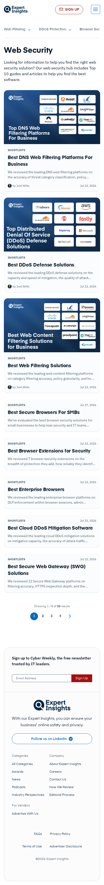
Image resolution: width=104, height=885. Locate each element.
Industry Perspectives (28, 795)
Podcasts (19, 787)
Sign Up (81, 678)
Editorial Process (61, 795)
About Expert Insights (65, 764)
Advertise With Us (25, 813)
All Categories (22, 764)
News (16, 779)
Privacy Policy (60, 834)
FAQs (38, 834)
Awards (17, 771)
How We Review (61, 787)
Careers (55, 771)
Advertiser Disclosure (66, 846)
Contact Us (57, 779)
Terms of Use (32, 846)
